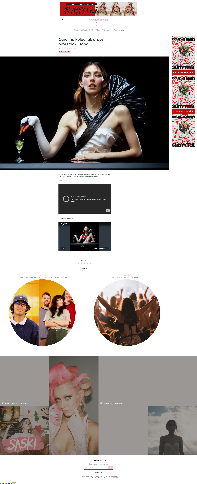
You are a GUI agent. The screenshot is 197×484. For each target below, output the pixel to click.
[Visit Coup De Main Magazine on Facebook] (93, 460)
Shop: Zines (118, 29)
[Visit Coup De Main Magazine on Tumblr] (103, 460)
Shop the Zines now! (6, 483)
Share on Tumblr (87, 263)
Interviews (87, 29)
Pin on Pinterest (84, 263)
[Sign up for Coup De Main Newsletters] (105, 460)
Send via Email (90, 263)
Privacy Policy (98, 472)
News (74, 31)
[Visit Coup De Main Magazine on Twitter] (101, 460)
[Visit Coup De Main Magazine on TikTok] (99, 460)
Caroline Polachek (64, 51)
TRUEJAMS (135, 19)
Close (14, 483)
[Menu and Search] (62, 20)
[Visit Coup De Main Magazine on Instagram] (97, 460)
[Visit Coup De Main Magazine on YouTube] (95, 460)
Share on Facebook (79, 263)
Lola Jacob (74, 48)
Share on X (81, 263)
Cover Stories (102, 29)
